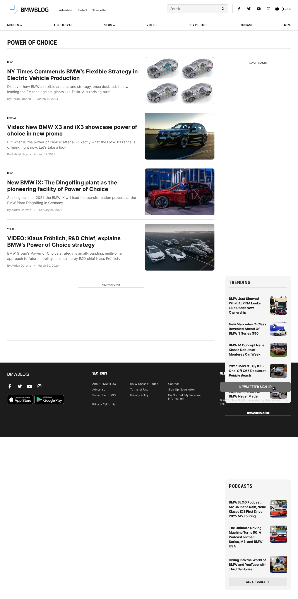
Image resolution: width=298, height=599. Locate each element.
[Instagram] (268, 9)
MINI (287, 25)
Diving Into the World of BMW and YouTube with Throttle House (247, 564)
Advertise (65, 10)
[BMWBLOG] (42, 374)
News (108, 25)
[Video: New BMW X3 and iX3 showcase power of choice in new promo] (179, 136)
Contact (82, 10)
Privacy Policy (139, 395)
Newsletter (99, 10)
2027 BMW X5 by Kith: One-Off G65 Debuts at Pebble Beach (247, 370)
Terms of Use (139, 389)
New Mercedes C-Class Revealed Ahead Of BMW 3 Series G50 (247, 328)
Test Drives (63, 25)
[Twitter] (249, 9)
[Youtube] (259, 9)
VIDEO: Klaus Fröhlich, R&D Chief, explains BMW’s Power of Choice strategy (64, 241)
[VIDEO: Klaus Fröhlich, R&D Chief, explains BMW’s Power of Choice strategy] (179, 247)
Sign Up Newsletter (181, 389)
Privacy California (103, 404)
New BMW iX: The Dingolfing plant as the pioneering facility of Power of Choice (62, 185)
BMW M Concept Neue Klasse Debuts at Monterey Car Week (246, 349)
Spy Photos (198, 25)
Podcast (246, 25)
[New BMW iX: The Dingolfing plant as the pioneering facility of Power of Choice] (179, 191)
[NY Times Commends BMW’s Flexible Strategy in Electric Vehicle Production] (179, 80)
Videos (152, 25)
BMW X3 (11, 117)
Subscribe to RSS (104, 395)
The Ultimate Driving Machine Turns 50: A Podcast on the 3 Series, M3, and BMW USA (246, 537)
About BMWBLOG (104, 383)
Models (13, 25)
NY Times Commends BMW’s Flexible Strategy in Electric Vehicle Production (72, 74)
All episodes (256, 581)
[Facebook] (239, 9)
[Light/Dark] (279, 9)
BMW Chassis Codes (144, 383)
